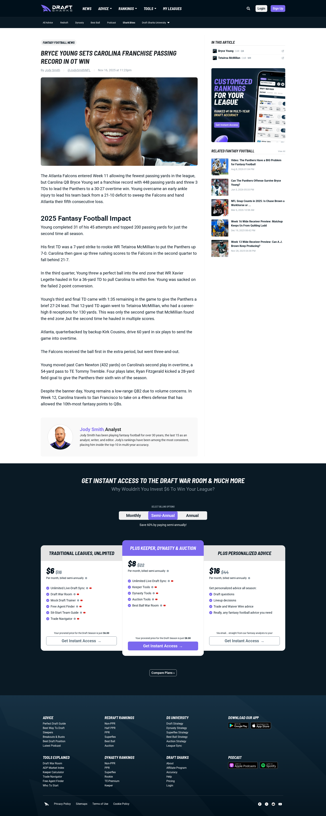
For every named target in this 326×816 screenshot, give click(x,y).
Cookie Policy (121, 803)
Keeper (109, 785)
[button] (90, 588)
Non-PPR (110, 723)
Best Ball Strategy (177, 736)
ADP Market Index (53, 767)
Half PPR (110, 728)
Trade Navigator (52, 776)
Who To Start (50, 785)
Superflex (110, 736)
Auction (109, 745)
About (170, 763)
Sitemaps (81, 803)
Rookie (109, 776)
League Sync (174, 745)
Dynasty (79, 22)
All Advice (48, 22)
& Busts (60, 736)
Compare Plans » (163, 673)
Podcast (111, 22)
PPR (107, 732)
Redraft (64, 22)
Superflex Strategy (177, 732)
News (87, 8)
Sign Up (278, 8)
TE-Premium (112, 781)
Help (169, 776)
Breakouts (49, 736)
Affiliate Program (176, 767)
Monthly (133, 515)
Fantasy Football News (59, 42)
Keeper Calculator (53, 772)
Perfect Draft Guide (54, 723)
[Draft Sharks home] (56, 8)
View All (281, 151)
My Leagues (172, 8)
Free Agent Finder (53, 781)
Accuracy (171, 772)
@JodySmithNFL (79, 70)
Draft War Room (52, 763)
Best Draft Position (54, 741)
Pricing (170, 781)
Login (261, 8)
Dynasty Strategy (176, 728)
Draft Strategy (174, 723)
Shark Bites (129, 22)
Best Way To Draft (54, 728)
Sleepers (48, 732)
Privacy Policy (62, 803)
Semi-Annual (163, 515)
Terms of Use (100, 803)
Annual (192, 515)
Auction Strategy (176, 741)
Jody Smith (52, 70)
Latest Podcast (52, 745)
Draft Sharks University (154, 22)
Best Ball (95, 22)
